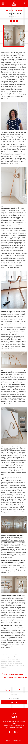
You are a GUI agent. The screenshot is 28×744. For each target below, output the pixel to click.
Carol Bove (23, 460)
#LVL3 (14, 661)
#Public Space (8, 665)
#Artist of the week (17, 654)
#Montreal (12, 663)
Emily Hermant (5, 52)
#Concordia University (20, 656)
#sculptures (22, 665)
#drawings (3, 657)
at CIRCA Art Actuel (15, 210)
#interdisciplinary (11, 659)
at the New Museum (13, 450)
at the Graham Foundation (12, 540)
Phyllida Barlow (8, 448)
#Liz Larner (10, 661)
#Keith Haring (4, 661)
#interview (18, 659)
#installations (4, 659)
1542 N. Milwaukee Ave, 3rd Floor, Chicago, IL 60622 (14, 722)
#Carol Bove (8, 656)
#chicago (13, 656)
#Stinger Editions (4, 667)
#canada (3, 656)
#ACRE (2, 654)
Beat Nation (21, 554)
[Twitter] (14, 21)
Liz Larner (9, 455)
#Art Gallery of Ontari (9, 654)
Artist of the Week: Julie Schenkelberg (14, 677)
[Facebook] (11, 21)
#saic (17, 665)
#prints (2, 665)
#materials (3, 663)
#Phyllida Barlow (18, 663)
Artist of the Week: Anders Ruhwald (13, 674)
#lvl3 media (18, 661)
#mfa (8, 663)
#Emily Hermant (10, 657)
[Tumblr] (17, 21)
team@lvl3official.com (16, 727)
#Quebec (13, 665)
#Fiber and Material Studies (19, 657)
